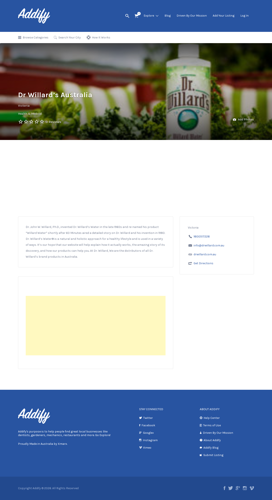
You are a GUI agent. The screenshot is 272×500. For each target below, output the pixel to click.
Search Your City (69, 37)
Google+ (148, 433)
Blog (167, 15)
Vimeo (147, 447)
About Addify (212, 440)
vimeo (251, 488)
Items (136, 16)
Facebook (148, 425)
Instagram (150, 440)
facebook (224, 488)
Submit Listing (213, 455)
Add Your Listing (223, 15)
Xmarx (62, 444)
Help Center (212, 418)
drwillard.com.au (205, 254)
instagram (245, 488)
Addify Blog (210, 447)
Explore (149, 15)
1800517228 (202, 236)
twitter (230, 488)
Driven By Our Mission (192, 15)
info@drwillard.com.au (209, 245)
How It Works (101, 37)
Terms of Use (212, 425)
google (238, 488)
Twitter (148, 418)
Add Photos (245, 119)
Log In (244, 15)
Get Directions (203, 263)
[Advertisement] (136, 172)
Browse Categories (35, 37)
